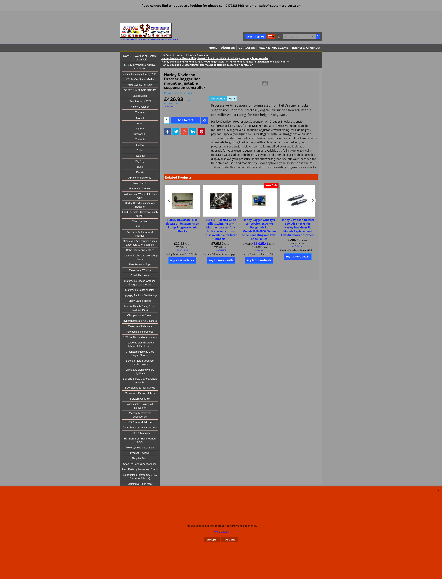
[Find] (318, 36)
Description (218, 98)
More (232, 98)
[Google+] (184, 131)
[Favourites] (204, 120)
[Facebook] (167, 131)
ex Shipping (169, 106)
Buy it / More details (182, 260)
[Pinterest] (201, 131)
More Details (221, 531)
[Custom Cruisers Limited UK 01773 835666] (146, 30)
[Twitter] (175, 131)
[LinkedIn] (192, 131)
